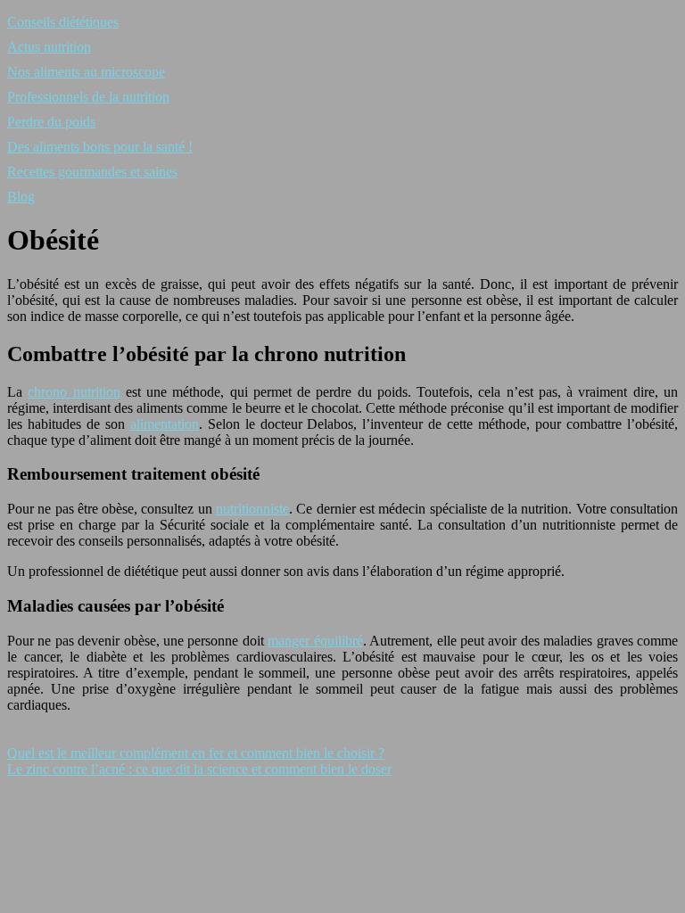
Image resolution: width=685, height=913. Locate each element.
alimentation (164, 424)
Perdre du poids (51, 121)
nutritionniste (252, 508)
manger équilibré (315, 640)
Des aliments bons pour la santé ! (100, 146)
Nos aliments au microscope (86, 71)
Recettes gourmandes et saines (92, 171)
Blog (21, 196)
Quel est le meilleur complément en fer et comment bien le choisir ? (195, 753)
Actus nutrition (49, 46)
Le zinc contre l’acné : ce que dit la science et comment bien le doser (199, 769)
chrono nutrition (74, 391)
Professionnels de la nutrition (88, 96)
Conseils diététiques (63, 21)
